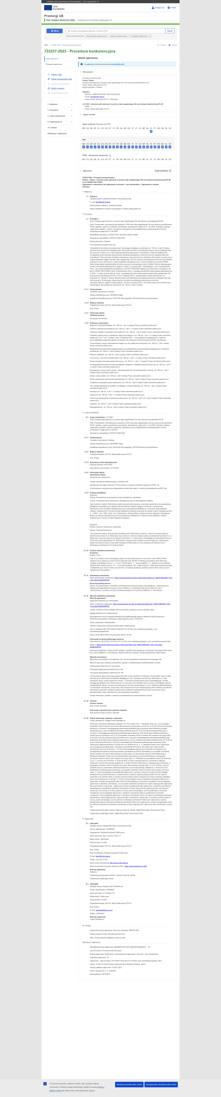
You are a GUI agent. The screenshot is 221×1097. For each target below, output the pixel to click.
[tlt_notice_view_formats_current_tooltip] (170, 171)
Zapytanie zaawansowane (118, 36)
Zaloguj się (159, 8)
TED (46, 45)
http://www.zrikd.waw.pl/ (119, 863)
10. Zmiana (52, 128)
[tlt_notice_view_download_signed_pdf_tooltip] (151, 131)
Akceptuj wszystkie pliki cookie (129, 1084)
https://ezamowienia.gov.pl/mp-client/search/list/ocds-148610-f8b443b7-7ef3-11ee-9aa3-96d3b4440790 (131, 579)
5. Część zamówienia (56, 116)
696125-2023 (119, 64)
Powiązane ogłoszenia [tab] (54, 64)
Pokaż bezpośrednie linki (61, 79)
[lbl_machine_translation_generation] (110, 155)
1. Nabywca (52, 104)
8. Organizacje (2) (55, 122)
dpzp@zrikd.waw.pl (97, 97)
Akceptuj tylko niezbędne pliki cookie (161, 1084)
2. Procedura (53, 110)
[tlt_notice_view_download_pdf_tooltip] (83, 146)
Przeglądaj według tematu (139, 36)
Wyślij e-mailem (57, 88)
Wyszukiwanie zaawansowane (97, 36)
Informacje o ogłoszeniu (57, 133)
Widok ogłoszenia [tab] (52, 59)
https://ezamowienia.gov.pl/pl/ (136, 866)
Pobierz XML (56, 75)
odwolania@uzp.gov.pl (104, 910)
